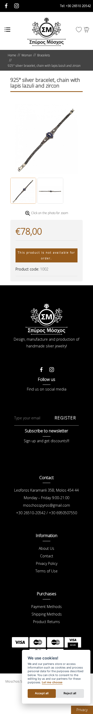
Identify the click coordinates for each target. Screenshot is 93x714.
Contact (46, 555)
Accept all (42, 693)
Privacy (82, 709)
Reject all (70, 693)
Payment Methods (46, 606)
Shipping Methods (47, 614)
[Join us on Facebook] (41, 368)
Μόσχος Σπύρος (46, 31)
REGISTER (65, 418)
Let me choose (52, 682)
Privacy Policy (46, 563)
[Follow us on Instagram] (51, 368)
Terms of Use (46, 570)
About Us (46, 548)
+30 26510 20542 (75, 6)
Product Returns (46, 621)
